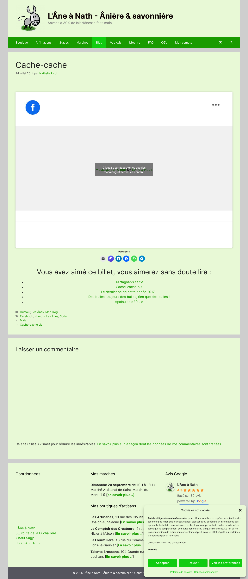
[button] (240, 510)
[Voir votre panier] (220, 42)
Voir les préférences (226, 563)
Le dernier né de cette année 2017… (129, 292)
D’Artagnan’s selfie (129, 282)
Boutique (22, 42)
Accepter (162, 563)
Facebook (26, 316)
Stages (64, 42)
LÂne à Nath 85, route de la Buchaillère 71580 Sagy (36, 533)
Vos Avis (115, 42)
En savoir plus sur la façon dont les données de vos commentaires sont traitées (159, 444)
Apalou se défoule (129, 302)
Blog (99, 42)
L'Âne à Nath (187, 485)
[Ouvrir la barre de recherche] (231, 42)
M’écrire (134, 42)
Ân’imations (44, 42)
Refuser (193, 563)
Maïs (23, 320)
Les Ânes (38, 312)
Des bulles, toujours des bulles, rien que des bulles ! (129, 297)
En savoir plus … (134, 522)
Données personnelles (206, 571)
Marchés (82, 42)
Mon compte (183, 42)
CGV (164, 42)
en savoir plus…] (121, 495)
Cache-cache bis (129, 287)
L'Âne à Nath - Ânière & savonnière (110, 15)
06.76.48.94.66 (28, 543)
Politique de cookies (181, 571)
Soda (63, 316)
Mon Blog (51, 312)
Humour (25, 312)
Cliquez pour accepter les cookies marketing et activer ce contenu (124, 170)
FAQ (150, 42)
